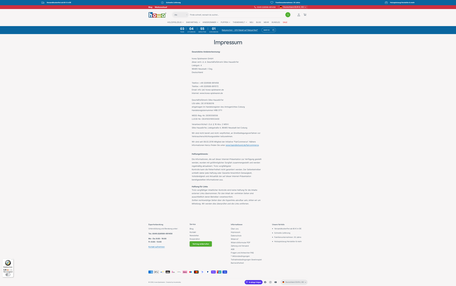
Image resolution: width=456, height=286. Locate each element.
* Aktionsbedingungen (240, 256)
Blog (150, 7)
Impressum (235, 232)
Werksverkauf (161, 7)
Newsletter (194, 235)
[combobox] (240, 15)
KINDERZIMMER (209, 22)
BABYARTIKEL (192, 22)
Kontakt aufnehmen (156, 247)
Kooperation (195, 239)
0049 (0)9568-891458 (266, 7)
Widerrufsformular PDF (240, 242)
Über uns (235, 229)
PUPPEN (224, 22)
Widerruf (234, 239)
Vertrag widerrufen (200, 244)
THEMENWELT (239, 22)
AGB (232, 249)
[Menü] (12, 260)
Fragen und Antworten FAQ (242, 253)
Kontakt (193, 232)
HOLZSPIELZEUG (174, 22)
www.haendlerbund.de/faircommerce (242, 145)
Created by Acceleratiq (173, 282)
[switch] (8, 274)
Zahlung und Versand (240, 246)
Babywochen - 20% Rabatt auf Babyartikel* (240, 30)
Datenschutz (236, 235)
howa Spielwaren (159, 282)
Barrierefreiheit (237, 263)
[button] (305, 15)
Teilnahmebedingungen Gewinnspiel (246, 259)
